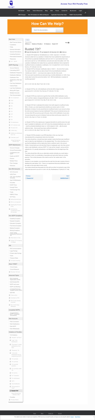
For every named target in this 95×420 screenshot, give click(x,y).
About (42, 413)
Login (80, 10)
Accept (72, 416)
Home (28, 10)
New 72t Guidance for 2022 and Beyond (38, 14)
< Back (27, 39)
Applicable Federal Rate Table (59, 14)
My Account (73, 10)
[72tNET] (11, 4)
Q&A (51, 10)
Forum (57, 10)
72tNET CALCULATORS (75, 14)
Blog (46, 10)
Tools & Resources (37, 10)
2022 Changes (22, 14)
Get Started (21, 10)
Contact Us (64, 10)
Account (60, 413)
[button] (85, 13)
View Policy (77, 416)
